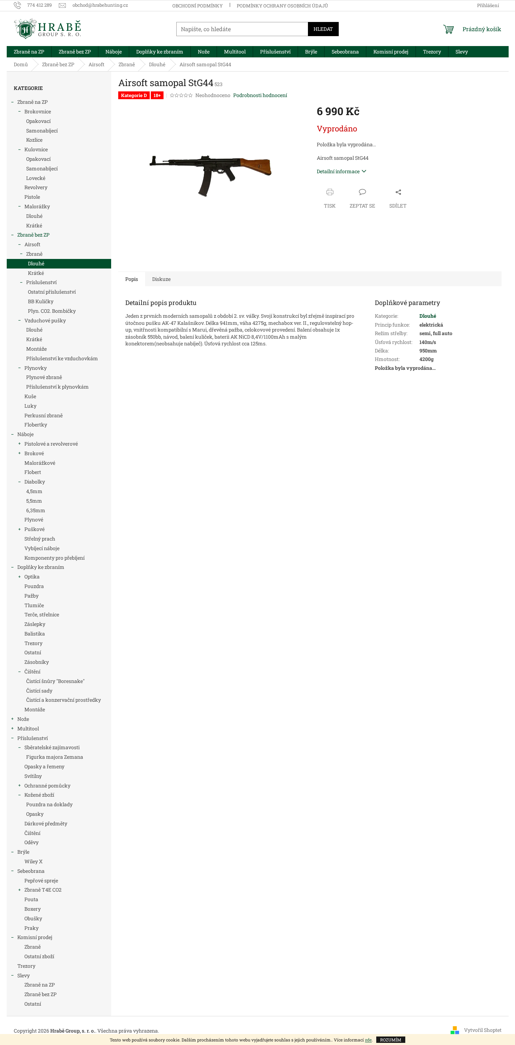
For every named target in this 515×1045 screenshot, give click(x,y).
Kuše (30, 396)
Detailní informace (338, 171)
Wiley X (33, 861)
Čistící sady (39, 690)
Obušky (33, 918)
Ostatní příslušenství (52, 291)
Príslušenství (41, 282)
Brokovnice (37, 111)
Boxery (32, 908)
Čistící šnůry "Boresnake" (55, 681)
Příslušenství (32, 738)
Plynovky (35, 368)
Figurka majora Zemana (54, 756)
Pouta (31, 899)
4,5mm (34, 491)
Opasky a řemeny (44, 766)
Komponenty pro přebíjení (54, 557)
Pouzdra (34, 586)
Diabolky (34, 481)
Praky (31, 928)
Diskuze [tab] (161, 279)
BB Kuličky (40, 301)
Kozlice (34, 139)
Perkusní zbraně (43, 415)
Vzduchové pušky (45, 320)
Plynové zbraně (44, 377)
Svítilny (33, 776)
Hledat (323, 29)
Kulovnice (36, 149)
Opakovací (38, 121)
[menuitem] (29, 51)
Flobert (32, 472)
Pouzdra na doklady (49, 804)
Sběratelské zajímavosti (52, 747)
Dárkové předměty (45, 823)
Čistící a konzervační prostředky (63, 699)
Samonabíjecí (42, 130)
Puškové (34, 529)
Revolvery (35, 187)
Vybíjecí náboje (41, 548)
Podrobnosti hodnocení (260, 95)
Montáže (36, 348)
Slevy (23, 975)
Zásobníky (36, 662)
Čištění (32, 671)
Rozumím (390, 1040)
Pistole (32, 196)
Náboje (25, 434)
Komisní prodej (34, 937)
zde (368, 1040)
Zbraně (34, 253)
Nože (23, 719)
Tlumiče (34, 605)
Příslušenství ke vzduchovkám (62, 358)
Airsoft (32, 244)
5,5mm (34, 500)
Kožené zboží (39, 794)
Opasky (35, 813)
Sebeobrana (31, 871)
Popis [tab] (131, 279)
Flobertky (35, 424)
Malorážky (37, 206)
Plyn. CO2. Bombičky (52, 310)
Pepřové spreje (41, 880)
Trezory (33, 643)
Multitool (28, 728)
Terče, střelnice (41, 614)
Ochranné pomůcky (47, 785)
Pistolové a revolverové (51, 443)
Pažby (31, 595)
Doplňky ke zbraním (40, 567)
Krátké (34, 225)
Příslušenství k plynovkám (57, 386)
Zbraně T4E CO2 (43, 889)
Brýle (23, 851)
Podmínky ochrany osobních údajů (282, 5)
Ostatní (32, 652)
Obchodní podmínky (197, 5)
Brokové (34, 453)
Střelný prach (39, 538)
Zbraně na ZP (32, 101)
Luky (30, 405)
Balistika (34, 633)
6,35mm (35, 510)
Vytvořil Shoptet (483, 1030)
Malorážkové (39, 462)
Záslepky (34, 624)
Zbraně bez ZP (33, 234)
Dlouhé (34, 216)
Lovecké (35, 178)
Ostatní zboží (39, 956)
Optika (32, 576)
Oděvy (31, 842)
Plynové (33, 519)
